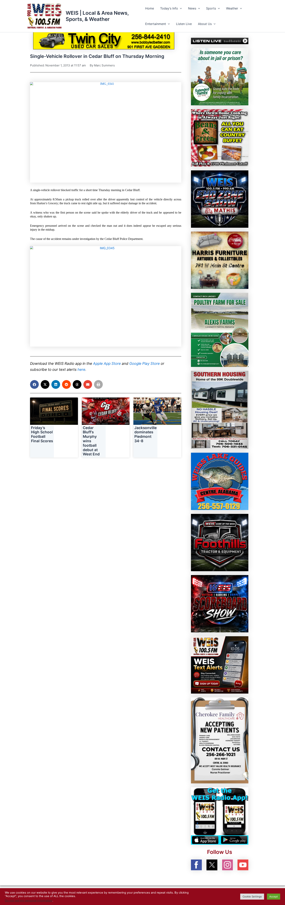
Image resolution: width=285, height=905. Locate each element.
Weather (232, 8)
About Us (205, 24)
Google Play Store (144, 363)
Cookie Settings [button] (252, 896)
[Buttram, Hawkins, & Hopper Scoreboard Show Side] (219, 603)
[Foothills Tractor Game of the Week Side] (219, 542)
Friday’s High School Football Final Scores (42, 434)
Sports (211, 8)
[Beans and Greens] (219, 137)
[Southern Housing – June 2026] (219, 409)
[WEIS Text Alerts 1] (219, 665)
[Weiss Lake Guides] (219, 481)
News (192, 8)
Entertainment (155, 24)
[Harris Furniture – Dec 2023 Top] (219, 260)
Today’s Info (169, 8)
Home (149, 8)
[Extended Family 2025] (219, 76)
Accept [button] (273, 896)
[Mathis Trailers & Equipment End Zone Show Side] (219, 199)
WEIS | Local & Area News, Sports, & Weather (97, 16)
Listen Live (184, 24)
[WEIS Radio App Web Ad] (219, 816)
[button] (180, 8)
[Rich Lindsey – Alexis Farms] (219, 329)
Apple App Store (107, 363)
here (81, 369)
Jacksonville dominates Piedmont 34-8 (145, 434)
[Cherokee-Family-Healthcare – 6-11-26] (219, 740)
